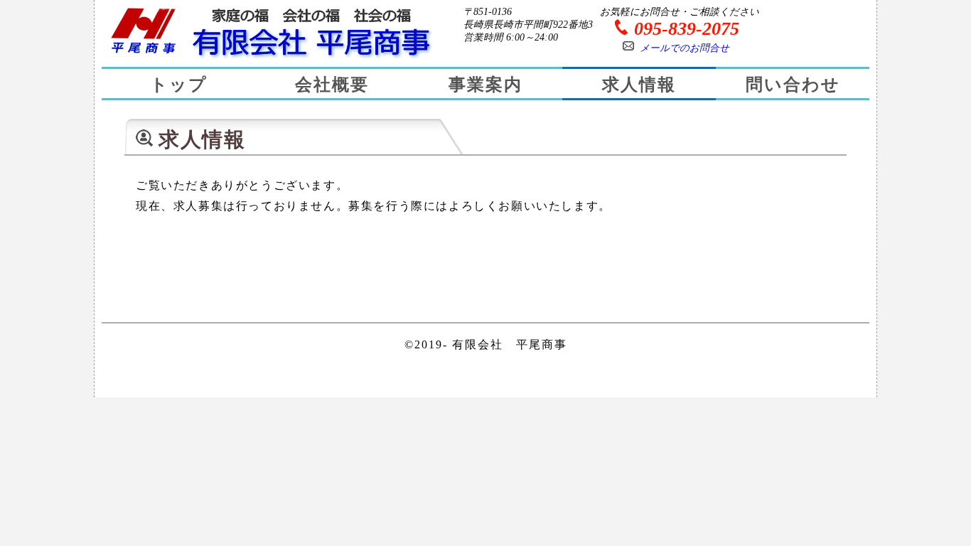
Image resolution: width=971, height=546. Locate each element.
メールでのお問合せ (684, 48)
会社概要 (332, 84)
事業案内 (485, 84)
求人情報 (639, 84)
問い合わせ (793, 84)
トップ (179, 84)
